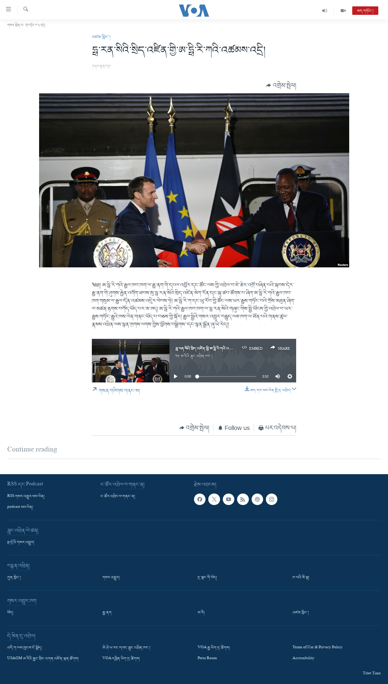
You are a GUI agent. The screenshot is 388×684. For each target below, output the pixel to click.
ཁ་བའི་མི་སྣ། (301, 578)
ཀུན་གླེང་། (14, 578)
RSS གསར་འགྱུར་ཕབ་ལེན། (26, 497)
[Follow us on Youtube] (228, 499)
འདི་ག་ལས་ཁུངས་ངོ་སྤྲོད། (24, 648)
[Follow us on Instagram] (271, 499)
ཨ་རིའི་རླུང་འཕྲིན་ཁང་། (196, 356)
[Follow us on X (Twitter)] (214, 499)
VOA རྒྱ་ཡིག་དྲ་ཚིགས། (214, 648)
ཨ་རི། (201, 613)
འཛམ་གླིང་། (101, 37)
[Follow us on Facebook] (200, 499)
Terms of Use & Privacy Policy (318, 648)
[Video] (343, 10)
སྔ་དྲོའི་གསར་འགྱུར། (20, 543)
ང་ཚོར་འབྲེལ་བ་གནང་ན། (118, 497)
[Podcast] (257, 499)
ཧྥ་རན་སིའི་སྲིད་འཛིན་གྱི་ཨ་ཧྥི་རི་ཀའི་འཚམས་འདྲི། (210, 348)
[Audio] (325, 10)
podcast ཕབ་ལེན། (20, 507)
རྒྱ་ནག (107, 613)
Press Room (207, 659)
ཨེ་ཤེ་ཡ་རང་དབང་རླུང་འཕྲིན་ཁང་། (126, 648)
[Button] (281, 85)
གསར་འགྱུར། (111, 578)
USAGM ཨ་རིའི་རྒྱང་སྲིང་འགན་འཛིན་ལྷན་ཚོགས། (43, 659)
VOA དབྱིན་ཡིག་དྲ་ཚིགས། (121, 659)
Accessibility (303, 659)
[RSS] (243, 499)
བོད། (10, 613)
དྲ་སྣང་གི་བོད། (207, 578)
